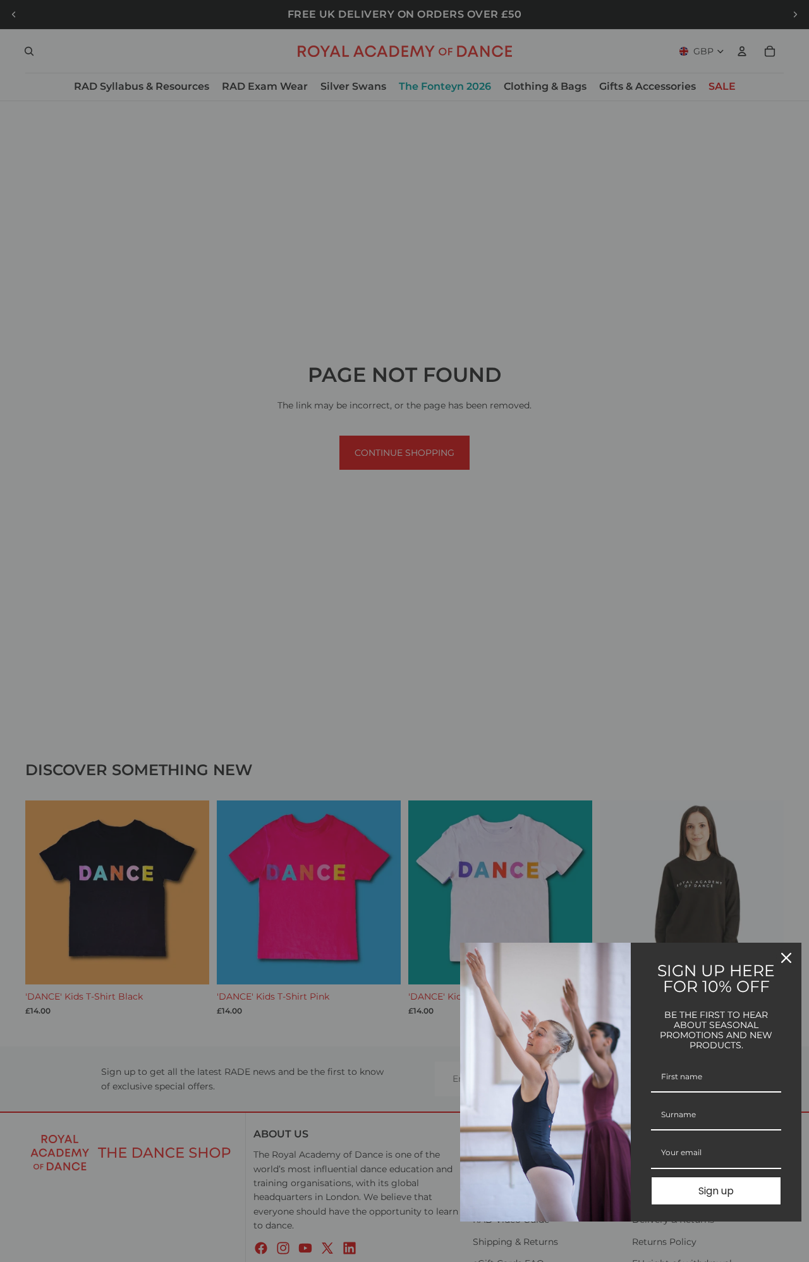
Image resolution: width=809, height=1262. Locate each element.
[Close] (786, 958)
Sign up (716, 1191)
